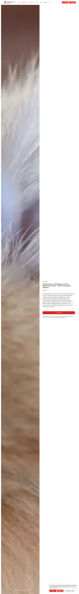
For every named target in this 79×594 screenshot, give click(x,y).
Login (66, 2)
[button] (59, 2)
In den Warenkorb (58, 312)
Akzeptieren (53, 590)
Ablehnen (60, 590)
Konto (45, 2)
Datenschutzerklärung (53, 588)
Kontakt (72, 2)
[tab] (12, 591)
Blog (41, 2)
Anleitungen (45, 281)
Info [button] (31, 2)
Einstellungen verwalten (69, 590)
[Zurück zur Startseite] (9, 2)
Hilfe (37, 2)
